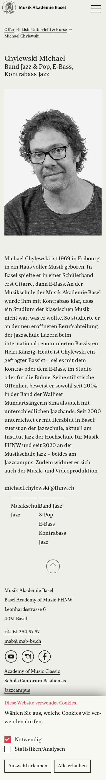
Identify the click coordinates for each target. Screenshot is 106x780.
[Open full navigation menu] (96, 9)
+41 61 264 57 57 (22, 632)
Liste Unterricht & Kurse (44, 30)
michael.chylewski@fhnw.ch (39, 488)
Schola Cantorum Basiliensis (35, 681)
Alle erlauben (72, 766)
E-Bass (47, 524)
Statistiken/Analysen (40, 749)
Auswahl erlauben (27, 766)
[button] (53, 567)
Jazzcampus (17, 690)
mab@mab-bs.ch (22, 641)
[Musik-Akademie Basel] (34, 9)
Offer (9, 30)
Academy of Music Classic (32, 671)
